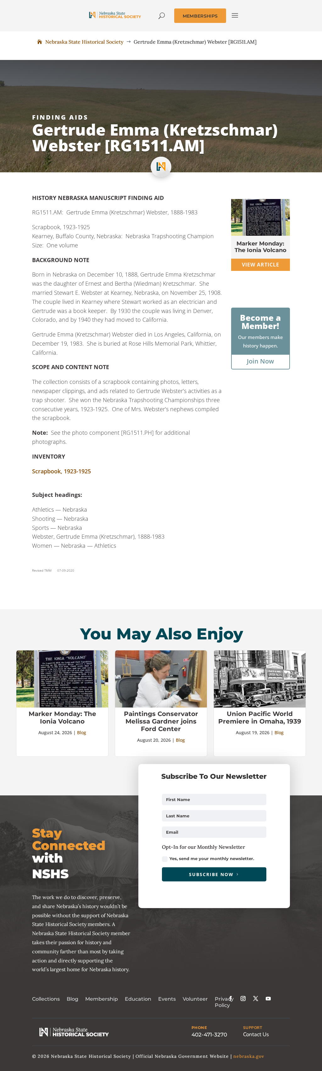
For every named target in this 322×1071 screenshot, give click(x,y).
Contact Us (256, 1034)
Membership (101, 999)
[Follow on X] (256, 998)
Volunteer (195, 999)
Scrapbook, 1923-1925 (61, 471)
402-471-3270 (209, 1034)
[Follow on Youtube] (268, 998)
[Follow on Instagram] (243, 998)
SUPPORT (252, 1027)
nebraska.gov (248, 1056)
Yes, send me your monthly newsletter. (211, 858)
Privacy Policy (224, 1002)
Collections (46, 999)
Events (167, 999)
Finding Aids (60, 117)
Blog (81, 732)
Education (138, 999)
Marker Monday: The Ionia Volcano (260, 247)
